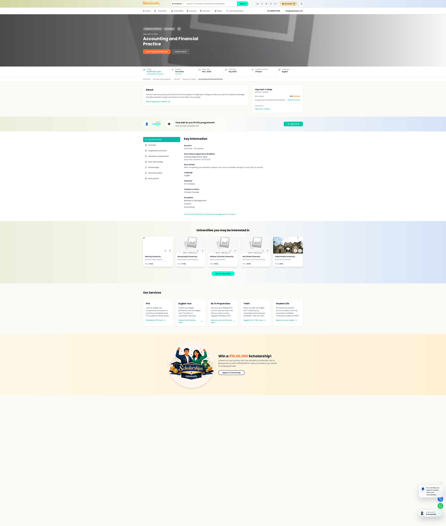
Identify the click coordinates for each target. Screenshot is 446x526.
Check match (180, 51)
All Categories (177, 4)
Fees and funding (155, 162)
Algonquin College (189, 79)
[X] (266, 4)
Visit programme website (156, 101)
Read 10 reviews (294, 100)
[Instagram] (271, 4)
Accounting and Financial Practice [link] (210, 79)
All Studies (146, 79)
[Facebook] (262, 4)
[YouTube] (275, 4)
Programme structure (157, 151)
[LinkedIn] (257, 4)
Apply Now (294, 124)
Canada (177, 79)
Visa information (155, 173)
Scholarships (153, 167)
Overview (152, 145)
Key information (155, 139)
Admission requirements (158, 156)
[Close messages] (440, 482)
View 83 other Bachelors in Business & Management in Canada (209, 214)
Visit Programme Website (157, 51)
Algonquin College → (263, 109)
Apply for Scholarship (231, 372)
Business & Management (162, 79)
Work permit (153, 178)
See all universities (223, 273)
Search (243, 4)
